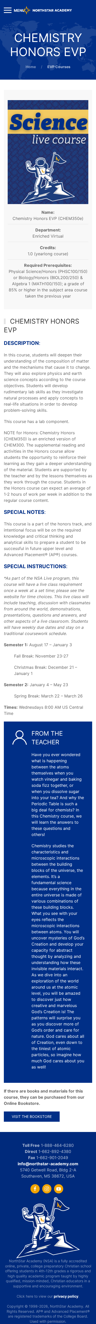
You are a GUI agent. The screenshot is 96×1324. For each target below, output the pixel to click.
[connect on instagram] (46, 1188)
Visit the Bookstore (32, 1116)
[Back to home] (48, 10)
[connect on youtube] (58, 1188)
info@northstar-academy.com (48, 1163)
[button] (14, 10)
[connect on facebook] (35, 1188)
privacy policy (66, 1296)
